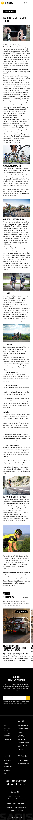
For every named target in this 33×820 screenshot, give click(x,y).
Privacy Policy (23, 703)
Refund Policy (22, 804)
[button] (24, 3)
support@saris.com (23, 764)
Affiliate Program (8, 766)
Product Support (23, 725)
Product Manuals (23, 728)
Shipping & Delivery (17, 811)
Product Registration (21, 736)
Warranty (9, 807)
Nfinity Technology (23, 742)
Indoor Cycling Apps (22, 746)
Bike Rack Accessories (7, 734)
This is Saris (7, 761)
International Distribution (7, 769)
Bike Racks (7, 725)
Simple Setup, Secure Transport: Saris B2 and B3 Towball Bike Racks (14, 647)
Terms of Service (11, 804)
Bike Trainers (7, 728)
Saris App (21, 749)
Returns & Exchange (20, 807)
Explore (25, 597)
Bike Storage (7, 731)
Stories (6, 763)
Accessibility (21, 740)
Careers (6, 773)
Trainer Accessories (7, 738)
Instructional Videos (21, 731)
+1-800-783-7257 (23, 761)
